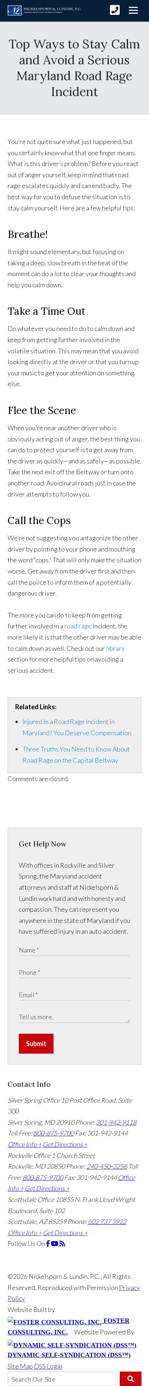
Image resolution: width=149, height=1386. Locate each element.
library (115, 648)
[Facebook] (48, 1243)
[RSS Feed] (62, 1243)
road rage (77, 626)
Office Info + (25, 1144)
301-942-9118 (116, 1122)
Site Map (20, 1366)
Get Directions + (65, 1144)
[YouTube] (55, 1243)
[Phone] (115, 10)
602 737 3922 (107, 1221)
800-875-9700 (53, 1133)
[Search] (130, 1379)
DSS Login (48, 1366)
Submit (36, 1043)
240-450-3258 (106, 1166)
